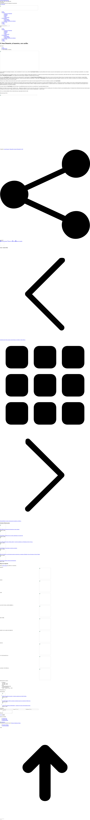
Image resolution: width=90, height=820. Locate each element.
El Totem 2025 (4, 718)
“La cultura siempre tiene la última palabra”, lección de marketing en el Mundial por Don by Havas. (16, 541)
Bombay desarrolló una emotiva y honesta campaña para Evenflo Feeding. (14, 696)
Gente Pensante (6, 149)
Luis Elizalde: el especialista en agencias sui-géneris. (8, 548)
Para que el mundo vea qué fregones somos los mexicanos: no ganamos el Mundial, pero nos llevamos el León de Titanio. (20, 554)
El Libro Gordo (4, 719)
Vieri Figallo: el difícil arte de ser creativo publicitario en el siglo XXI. (11, 535)
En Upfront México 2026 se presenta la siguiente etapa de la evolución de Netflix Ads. (16, 700)
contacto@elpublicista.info (4, 0)
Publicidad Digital (5, 720)
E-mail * (14, 709)
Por (16, 149)
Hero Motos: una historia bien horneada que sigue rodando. (9, 529)
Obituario (11, 149)
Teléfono (27, 709)
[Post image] (3, 528)
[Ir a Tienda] (45, 817)
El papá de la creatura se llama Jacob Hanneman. (8, 560)
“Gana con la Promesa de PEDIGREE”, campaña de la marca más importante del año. (16, 705)
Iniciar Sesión (4, 565)
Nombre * (1, 709)
